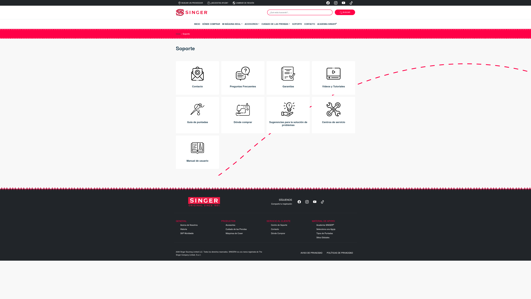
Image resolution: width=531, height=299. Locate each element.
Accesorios (230, 225)
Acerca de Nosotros (189, 225)
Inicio (178, 33)
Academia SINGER (325, 225)
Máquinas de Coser (234, 233)
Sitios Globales (322, 237)
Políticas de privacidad (340, 252)
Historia (183, 229)
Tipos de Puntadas (324, 233)
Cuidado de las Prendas (236, 229)
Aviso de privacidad (311, 252)
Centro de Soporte (279, 225)
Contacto (275, 229)
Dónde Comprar (278, 233)
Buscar (346, 12)
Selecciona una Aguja (325, 229)
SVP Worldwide (187, 233)
